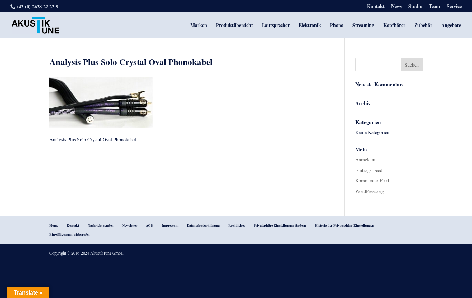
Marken (198, 26)
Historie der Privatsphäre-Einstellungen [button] (344, 225)
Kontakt (376, 7)
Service (454, 7)
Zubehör (423, 26)
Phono (336, 26)
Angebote (451, 26)
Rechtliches (236, 225)
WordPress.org (369, 191)
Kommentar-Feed (372, 180)
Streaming (363, 26)
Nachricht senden (101, 225)
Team (434, 7)
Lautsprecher (276, 26)
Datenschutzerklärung (203, 225)
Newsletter (129, 225)
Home (53, 225)
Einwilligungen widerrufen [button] (69, 234)
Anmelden (365, 159)
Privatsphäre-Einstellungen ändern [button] (280, 225)
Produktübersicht (234, 26)
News (396, 7)
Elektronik (310, 26)
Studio (415, 7)
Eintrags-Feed (369, 170)
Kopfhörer (394, 26)
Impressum (170, 225)
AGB (149, 225)
